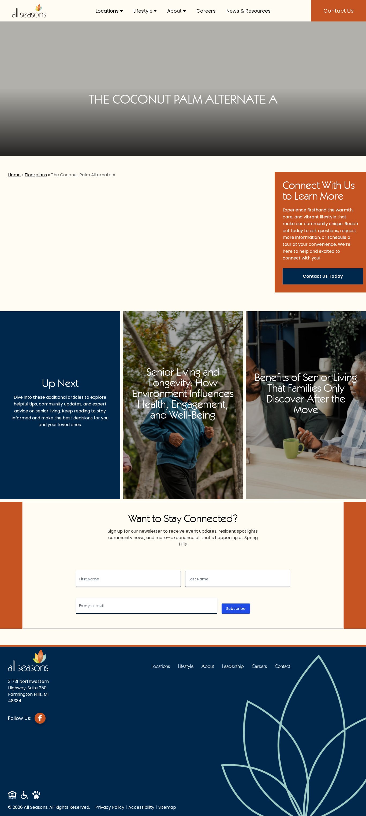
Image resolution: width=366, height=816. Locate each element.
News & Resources (248, 11)
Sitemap (167, 807)
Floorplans (36, 175)
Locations (107, 11)
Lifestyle (142, 11)
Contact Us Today (323, 276)
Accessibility (141, 807)
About (174, 11)
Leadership (233, 666)
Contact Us (338, 10)
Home (14, 175)
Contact (282, 666)
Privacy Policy (109, 807)
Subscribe (235, 608)
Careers (206, 11)
